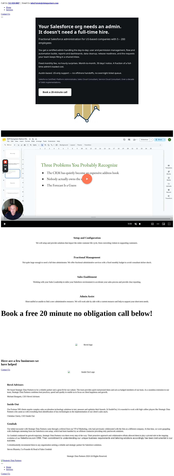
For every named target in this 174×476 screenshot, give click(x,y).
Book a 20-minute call (55, 92)
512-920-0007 (14, 3)
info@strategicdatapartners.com (44, 3)
